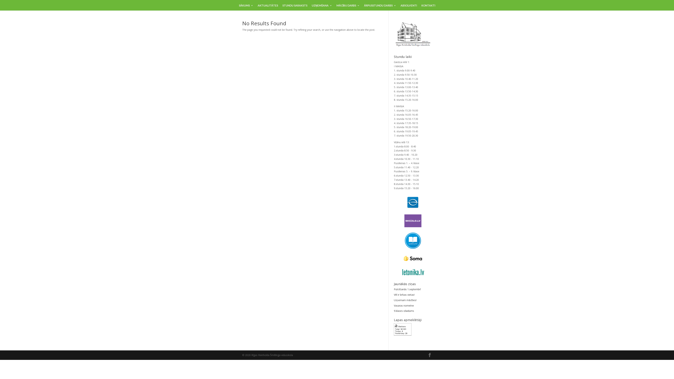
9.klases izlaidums (404, 310)
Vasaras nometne (404, 305)
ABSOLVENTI (409, 5)
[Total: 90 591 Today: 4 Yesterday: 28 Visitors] (402, 338)
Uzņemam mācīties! (405, 300)
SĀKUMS (244, 5)
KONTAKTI (428, 5)
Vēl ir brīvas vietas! (404, 294)
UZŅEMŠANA (320, 5)
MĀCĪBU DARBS (346, 5)
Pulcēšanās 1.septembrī (407, 289)
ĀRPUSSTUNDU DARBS (378, 5)
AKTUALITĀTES (268, 5)
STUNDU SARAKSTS (294, 5)
